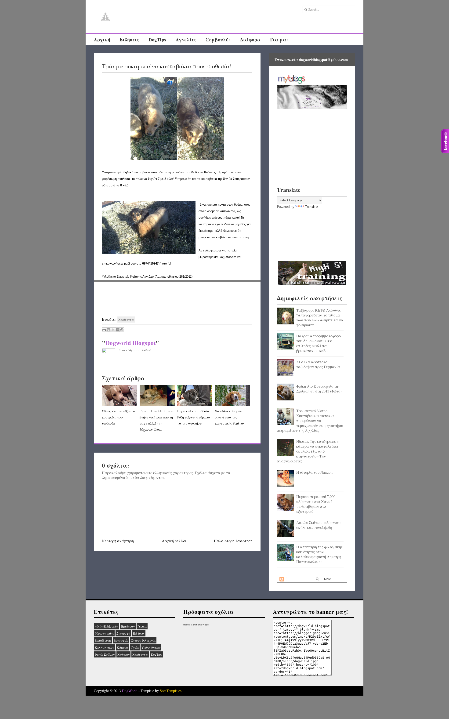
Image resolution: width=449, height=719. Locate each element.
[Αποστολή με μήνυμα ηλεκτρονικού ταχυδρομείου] (104, 329)
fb (169, 263)
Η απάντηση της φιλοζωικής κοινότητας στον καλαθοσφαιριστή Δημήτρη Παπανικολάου (319, 554)
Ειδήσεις (129, 39)
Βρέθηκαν (128, 626)
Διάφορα (250, 39)
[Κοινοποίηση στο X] (113, 329)
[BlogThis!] (108, 329)
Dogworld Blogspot (130, 342)
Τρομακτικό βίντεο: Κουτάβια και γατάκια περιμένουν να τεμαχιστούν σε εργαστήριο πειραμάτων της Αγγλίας (310, 420)
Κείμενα (122, 647)
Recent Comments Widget (196, 625)
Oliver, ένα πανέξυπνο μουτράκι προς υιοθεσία (118, 417)
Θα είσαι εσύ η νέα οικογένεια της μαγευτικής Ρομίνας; (230, 417)
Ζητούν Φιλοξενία (143, 640)
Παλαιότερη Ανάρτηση (233, 540)
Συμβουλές (218, 39)
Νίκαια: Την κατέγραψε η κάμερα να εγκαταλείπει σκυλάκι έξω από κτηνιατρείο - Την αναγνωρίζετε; (308, 451)
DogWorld (130, 690)
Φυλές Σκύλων (105, 654)
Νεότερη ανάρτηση (118, 540)
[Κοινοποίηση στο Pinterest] (121, 329)
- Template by (159, 690)
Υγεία (135, 647)
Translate (311, 206)
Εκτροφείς (121, 640)
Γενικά (142, 626)
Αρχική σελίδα (174, 540)
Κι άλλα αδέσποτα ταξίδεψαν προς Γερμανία (318, 364)
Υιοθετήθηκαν (150, 647)
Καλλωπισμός (104, 647)
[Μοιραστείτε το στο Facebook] (117, 329)
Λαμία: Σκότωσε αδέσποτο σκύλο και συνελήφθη (318, 525)
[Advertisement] (177, 298)
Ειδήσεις (106, 626)
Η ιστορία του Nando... (314, 472)
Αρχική (102, 39)
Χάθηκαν (123, 654)
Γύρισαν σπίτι (104, 633)
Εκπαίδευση (103, 640)
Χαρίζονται (126, 319)
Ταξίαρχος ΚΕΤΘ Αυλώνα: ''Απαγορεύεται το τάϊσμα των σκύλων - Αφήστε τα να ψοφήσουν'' (319, 317)
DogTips (157, 39)
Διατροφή (123, 633)
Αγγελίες (186, 39)
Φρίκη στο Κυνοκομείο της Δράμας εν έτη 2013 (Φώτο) (318, 388)
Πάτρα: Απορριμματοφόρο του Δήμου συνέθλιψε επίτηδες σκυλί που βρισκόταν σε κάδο (318, 343)
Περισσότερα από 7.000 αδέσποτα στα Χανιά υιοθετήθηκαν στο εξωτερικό (315, 504)
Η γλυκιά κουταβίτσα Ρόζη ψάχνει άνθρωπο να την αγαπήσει (193, 417)
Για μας (279, 39)
